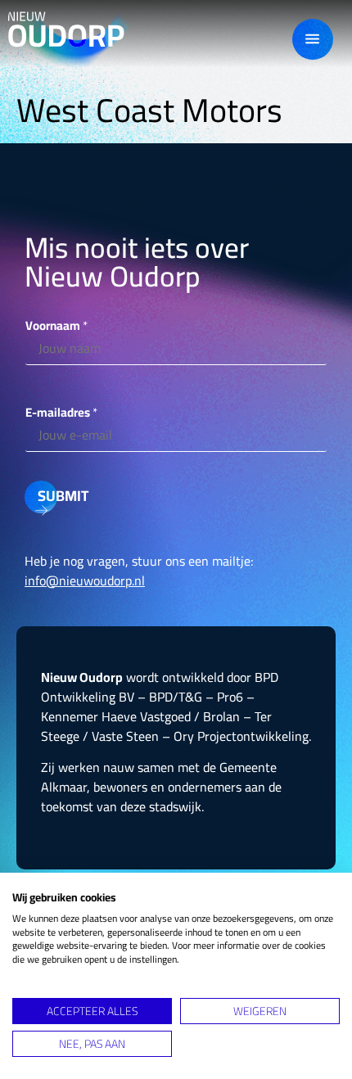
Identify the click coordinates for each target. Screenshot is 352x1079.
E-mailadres (61, 412)
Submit (47, 495)
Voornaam (56, 325)
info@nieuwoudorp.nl (85, 580)
